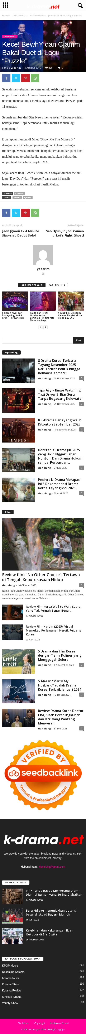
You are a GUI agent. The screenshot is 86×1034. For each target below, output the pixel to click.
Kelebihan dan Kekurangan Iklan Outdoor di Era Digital (49, 932)
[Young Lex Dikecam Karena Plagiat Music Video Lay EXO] (71, 301)
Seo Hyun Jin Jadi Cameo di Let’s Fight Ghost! (65, 233)
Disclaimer (23, 1023)
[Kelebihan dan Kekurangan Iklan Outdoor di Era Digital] (12, 936)
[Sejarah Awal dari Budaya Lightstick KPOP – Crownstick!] (15, 301)
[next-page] (45, 327)
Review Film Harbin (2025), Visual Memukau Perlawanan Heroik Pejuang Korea (53, 630)
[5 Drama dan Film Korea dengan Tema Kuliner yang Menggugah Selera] (18, 661)
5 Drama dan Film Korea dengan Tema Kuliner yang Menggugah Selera (59, 655)
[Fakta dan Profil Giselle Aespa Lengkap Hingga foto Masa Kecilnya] (43, 301)
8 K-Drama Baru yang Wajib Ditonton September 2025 (59, 422)
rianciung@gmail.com (52, 866)
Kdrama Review (11, 990)
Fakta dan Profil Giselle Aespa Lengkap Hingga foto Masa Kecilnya (42, 316)
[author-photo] (43, 255)
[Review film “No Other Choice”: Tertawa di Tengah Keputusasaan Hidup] (43, 544)
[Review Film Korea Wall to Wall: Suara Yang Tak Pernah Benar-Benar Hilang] (12, 612)
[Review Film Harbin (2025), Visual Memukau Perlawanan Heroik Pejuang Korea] (12, 632)
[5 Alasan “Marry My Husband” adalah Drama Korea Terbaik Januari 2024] (18, 691)
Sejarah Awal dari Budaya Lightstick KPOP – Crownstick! (13, 315)
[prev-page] (40, 327)
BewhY (17, 197)
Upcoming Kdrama (13, 971)
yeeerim (16, 67)
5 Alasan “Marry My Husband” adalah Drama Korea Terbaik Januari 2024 (59, 685)
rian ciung (44, 378)
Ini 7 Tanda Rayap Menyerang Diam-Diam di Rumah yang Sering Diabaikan (54, 892)
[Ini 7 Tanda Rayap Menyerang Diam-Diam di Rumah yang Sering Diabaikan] (12, 896)
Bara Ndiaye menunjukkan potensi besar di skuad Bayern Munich (51, 912)
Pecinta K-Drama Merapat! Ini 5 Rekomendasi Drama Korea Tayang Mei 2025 (59, 483)
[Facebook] (6, 78)
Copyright (39, 1023)
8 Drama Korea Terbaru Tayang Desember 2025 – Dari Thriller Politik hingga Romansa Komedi (59, 366)
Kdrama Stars (10, 984)
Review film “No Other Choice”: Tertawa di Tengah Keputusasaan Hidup (41, 577)
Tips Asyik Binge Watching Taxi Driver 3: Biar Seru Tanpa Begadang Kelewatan (60, 394)
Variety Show (10, 1003)
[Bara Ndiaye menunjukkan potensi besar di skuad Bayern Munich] (12, 916)
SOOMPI (19, 193)
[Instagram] (43, 274)
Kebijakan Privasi (59, 1023)
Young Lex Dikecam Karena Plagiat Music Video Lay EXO (70, 315)
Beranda (6, 15)
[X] (16, 78)
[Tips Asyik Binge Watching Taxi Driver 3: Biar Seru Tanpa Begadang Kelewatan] (18, 400)
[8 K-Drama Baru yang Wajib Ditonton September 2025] (18, 430)
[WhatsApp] (35, 78)
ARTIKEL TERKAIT (32, 285)
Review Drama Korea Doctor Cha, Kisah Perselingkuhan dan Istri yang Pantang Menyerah (60, 717)
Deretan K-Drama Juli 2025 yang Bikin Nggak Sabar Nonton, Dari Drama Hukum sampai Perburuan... (60, 456)
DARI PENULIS (56, 285)
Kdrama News (10, 978)
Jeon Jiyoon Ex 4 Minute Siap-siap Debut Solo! (20, 233)
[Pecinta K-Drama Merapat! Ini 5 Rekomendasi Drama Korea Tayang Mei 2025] (18, 490)
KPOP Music (20, 15)
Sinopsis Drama (11, 996)
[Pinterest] (25, 78)
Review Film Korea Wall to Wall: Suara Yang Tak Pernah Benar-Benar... (53, 608)
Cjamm (27, 197)
